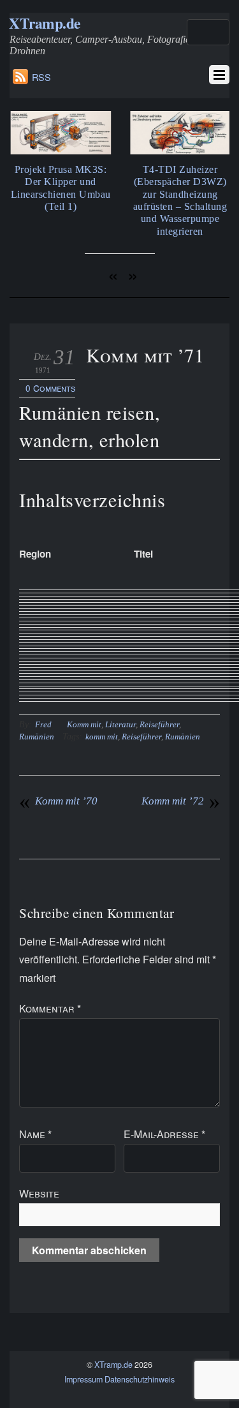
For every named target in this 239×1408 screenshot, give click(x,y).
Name (35, 1134)
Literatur (120, 724)
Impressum (83, 1379)
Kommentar (50, 1008)
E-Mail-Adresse (164, 1134)
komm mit (101, 736)
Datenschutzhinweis (140, 1379)
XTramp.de (113, 1364)
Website (39, 1193)
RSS (41, 77)
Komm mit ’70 (58, 801)
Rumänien (36, 736)
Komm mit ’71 (145, 355)
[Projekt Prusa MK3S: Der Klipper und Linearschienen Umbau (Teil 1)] (60, 151)
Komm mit (84, 724)
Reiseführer (159, 724)
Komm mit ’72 (180, 801)
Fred (43, 724)
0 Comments (50, 388)
